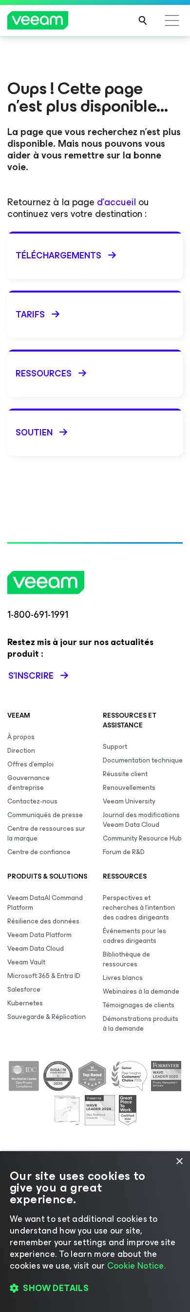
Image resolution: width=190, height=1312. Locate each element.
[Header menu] (172, 20)
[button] (95, 1288)
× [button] (179, 1161)
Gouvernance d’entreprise (28, 782)
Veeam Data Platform (39, 934)
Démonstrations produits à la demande (140, 1023)
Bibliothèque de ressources (126, 959)
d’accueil (116, 202)
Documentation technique (143, 760)
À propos (21, 737)
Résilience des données (43, 921)
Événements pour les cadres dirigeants (134, 935)
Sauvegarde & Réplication (46, 1016)
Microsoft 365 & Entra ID (43, 975)
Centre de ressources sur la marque (46, 833)
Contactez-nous (32, 801)
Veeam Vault (26, 962)
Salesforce (23, 989)
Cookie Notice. (136, 1265)
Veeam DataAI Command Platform (45, 902)
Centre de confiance (39, 852)
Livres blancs (123, 977)
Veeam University (129, 801)
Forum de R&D (124, 852)
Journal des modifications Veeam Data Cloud (141, 819)
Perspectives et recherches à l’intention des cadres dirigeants (139, 907)
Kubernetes (25, 1003)
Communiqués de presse (45, 815)
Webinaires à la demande (141, 991)
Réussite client (125, 774)
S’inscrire (31, 675)
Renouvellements (129, 787)
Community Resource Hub (142, 838)
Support (115, 746)
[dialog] (95, 1231)
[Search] (142, 20)
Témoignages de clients (138, 1005)
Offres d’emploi (30, 764)
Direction (21, 750)
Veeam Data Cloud (35, 948)
